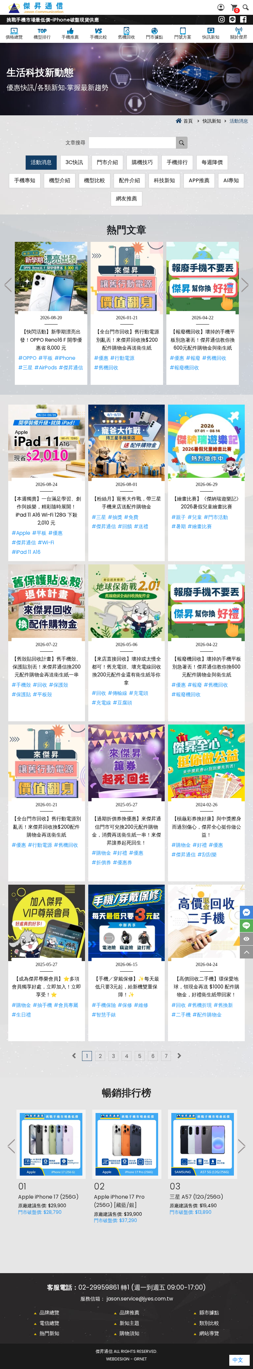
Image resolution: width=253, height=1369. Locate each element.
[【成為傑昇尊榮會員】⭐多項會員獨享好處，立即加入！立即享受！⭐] (46, 923)
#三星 (25, 367)
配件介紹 (129, 180)
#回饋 (125, 526)
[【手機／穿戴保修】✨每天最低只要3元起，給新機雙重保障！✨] (126, 923)
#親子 (178, 517)
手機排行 (177, 162)
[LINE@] (232, 20)
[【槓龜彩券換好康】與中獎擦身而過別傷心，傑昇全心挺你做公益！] (206, 763)
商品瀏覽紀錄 (246, 938)
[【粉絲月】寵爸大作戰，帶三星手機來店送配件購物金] (126, 443)
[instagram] (221, 20)
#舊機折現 (199, 1005)
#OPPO (27, 358)
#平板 (45, 358)
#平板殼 (42, 694)
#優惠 (101, 358)
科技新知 (164, 180)
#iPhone (64, 358)
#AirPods (45, 367)
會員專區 (222, 7)
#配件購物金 (207, 1014)
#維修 (141, 1005)
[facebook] (243, 20)
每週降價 (212, 162)
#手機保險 (104, 1005)
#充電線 (101, 702)
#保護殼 (58, 684)
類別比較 (209, 1323)
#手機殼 (21, 684)
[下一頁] (179, 1056)
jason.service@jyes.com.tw (140, 1298)
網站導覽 (209, 1333)
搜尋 (245, 7)
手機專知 (24, 180)
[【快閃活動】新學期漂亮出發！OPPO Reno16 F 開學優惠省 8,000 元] (51, 278)
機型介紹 (59, 180)
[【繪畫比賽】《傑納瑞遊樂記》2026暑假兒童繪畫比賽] (206, 443)
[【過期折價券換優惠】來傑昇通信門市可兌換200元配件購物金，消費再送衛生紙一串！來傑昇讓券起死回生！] (126, 763)
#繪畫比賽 (199, 526)
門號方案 (182, 37)
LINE (246, 925)
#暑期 (178, 526)
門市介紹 (107, 162)
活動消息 (41, 162)
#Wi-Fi (46, 542)
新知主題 (129, 1323)
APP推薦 (199, 180)
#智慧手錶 (104, 1014)
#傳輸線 (117, 693)
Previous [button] (8, 285)
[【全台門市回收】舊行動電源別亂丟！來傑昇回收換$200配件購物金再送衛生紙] (127, 278)
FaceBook (246, 912)
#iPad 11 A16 (26, 552)
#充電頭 (138, 693)
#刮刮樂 (207, 854)
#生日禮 (21, 1014)
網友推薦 (126, 198)
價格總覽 (14, 37)
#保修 (125, 1005)
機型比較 (94, 180)
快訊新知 (210, 37)
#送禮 (141, 526)
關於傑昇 (238, 37)
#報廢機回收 (184, 367)
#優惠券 (122, 862)
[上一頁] (74, 1056)
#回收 (40, 684)
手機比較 (98, 37)
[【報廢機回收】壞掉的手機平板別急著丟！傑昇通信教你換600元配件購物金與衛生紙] (202, 278)
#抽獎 (115, 517)
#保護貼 (21, 694)
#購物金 (101, 852)
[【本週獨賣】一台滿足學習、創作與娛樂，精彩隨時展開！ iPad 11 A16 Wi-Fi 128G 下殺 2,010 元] (46, 443)
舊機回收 (126, 37)
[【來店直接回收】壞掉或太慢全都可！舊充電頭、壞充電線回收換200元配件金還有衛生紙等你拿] (126, 602)
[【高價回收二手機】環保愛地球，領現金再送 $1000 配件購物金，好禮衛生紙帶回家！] (206, 923)
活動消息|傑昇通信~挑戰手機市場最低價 (43, 11)
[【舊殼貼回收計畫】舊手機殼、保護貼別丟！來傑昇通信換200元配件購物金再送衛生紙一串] (46, 602)
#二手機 (181, 1014)
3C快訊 (74, 162)
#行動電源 (122, 358)
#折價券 (101, 862)
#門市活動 (216, 517)
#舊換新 (223, 1005)
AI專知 (231, 180)
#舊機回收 (106, 367)
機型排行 (42, 37)
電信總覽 (49, 1323)
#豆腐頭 (122, 702)
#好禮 (120, 852)
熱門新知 (49, 1333)
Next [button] (244, 285)
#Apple (21, 532)
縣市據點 (209, 1312)
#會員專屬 (66, 1005)
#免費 (131, 517)
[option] (51, 313)
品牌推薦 (129, 1312)
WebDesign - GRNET (126, 1359)
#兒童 (194, 517)
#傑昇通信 (71, 367)
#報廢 (193, 358)
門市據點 (154, 37)
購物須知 (129, 1333)
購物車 (237, 10)
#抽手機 (42, 1005)
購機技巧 (142, 162)
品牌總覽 (49, 1312)
